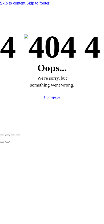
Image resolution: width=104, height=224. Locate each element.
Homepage (52, 97)
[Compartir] (13, 135)
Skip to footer (37, 3)
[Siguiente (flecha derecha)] (7, 142)
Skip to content (12, 3)
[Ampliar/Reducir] (2, 135)
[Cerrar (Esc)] (18, 135)
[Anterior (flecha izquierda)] (2, 142)
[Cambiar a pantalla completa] (7, 135)
